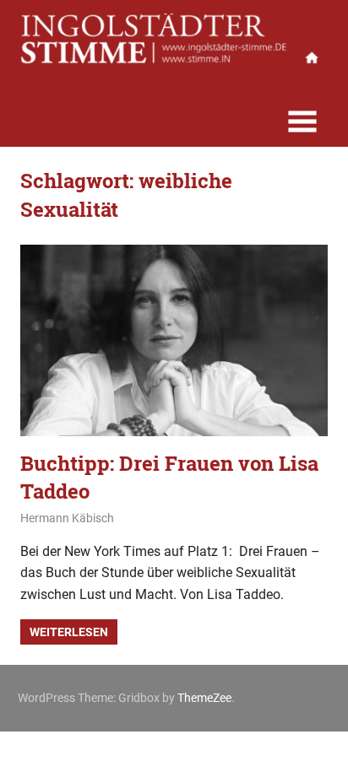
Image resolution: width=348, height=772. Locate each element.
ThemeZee (204, 698)
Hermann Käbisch (67, 518)
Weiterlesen (69, 632)
